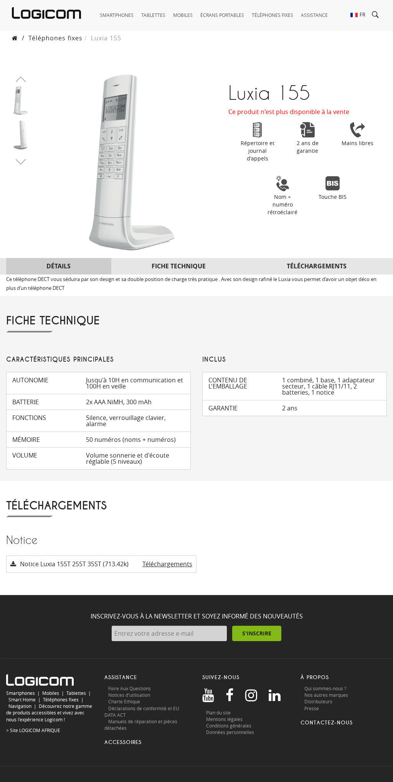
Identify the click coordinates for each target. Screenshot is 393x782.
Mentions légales (224, 719)
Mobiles (50, 693)
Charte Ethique (124, 701)
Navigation (19, 706)
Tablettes (76, 693)
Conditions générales (228, 725)
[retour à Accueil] (15, 38)
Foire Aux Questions (129, 688)
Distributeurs (318, 701)
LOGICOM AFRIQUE (39, 730)
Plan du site (218, 712)
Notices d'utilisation (129, 695)
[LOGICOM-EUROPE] (46, 13)
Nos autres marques (326, 695)
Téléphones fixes (55, 38)
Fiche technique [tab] (179, 266)
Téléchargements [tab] (317, 266)
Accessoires (123, 742)
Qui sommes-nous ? (325, 688)
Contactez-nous (327, 722)
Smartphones (20, 693)
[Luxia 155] (20, 100)
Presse (311, 708)
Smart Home (22, 699)
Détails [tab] (58, 266)
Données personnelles (230, 732)
